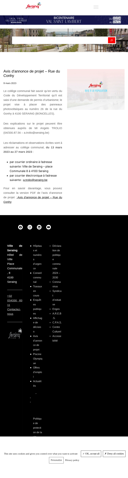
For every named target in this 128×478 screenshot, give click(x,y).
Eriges (56, 309)
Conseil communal (37, 277)
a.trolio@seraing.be (35, 180)
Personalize (56, 460)
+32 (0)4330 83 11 (14, 300)
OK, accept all (92, 453)
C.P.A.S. (57, 322)
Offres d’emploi (37, 372)
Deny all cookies (115, 453)
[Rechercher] (111, 40)
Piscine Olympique (37, 359)
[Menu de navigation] (96, 6)
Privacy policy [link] (72, 460)
